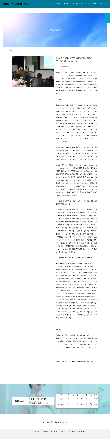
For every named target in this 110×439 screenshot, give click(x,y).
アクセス (83, 4)
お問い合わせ (103, 4)
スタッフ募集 (92, 4)
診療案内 (58, 4)
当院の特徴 (75, 4)
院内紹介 (66, 4)
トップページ (49, 4)
